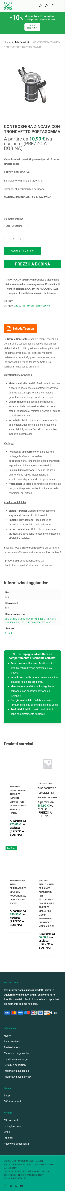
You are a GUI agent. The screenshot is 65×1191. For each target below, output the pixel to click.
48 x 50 (8, 619)
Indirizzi (8, 1137)
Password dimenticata (16, 1143)
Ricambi (9, 633)
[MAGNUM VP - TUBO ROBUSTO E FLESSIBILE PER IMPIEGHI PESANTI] (47, 763)
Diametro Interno (13, 218)
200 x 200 (14, 622)
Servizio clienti (12, 1041)
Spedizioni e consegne (16, 1059)
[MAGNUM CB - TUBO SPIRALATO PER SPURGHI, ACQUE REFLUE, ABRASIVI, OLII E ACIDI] (18, 859)
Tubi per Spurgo (42, 305)
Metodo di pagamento (16, 1053)
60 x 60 (16, 619)
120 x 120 (44, 619)
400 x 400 (46, 622)
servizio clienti (22, 999)
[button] (59, 5)
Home (7, 42)
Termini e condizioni (15, 1064)
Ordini (7, 1132)
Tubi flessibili (22, 42)
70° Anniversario (13, 1101)
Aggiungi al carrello (22, 250)
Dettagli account (13, 1126)
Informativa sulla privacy (18, 1076)
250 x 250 (25, 622)
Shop (7, 1095)
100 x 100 (34, 619)
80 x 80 (24, 619)
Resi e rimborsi (12, 1047)
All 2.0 (17, 305)
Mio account (11, 1120)
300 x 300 (36, 622)
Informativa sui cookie (16, 1070)
